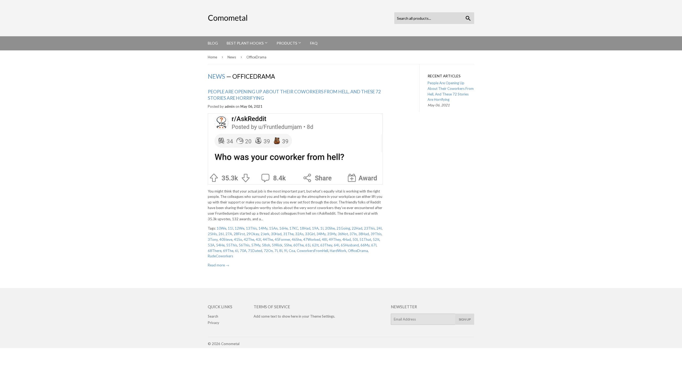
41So (238, 239)
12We (239, 228)
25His (212, 234)
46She (297, 239)
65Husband (350, 245)
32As (299, 234)
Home (212, 57)
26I (221, 234)
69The (228, 251)
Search (213, 316)
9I (285, 251)
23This (369, 228)
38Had (363, 234)
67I (373, 245)
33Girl (310, 234)
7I (276, 251)
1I (321, 228)
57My (255, 245)
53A (211, 245)
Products (287, 43)
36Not (343, 234)
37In (353, 234)
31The (288, 234)
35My (331, 234)
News (232, 57)
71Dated (255, 251)
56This (244, 245)
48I (324, 239)
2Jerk (265, 234)
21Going (343, 228)
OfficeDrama (358, 251)
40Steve (225, 239)
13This (251, 228)
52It (376, 239)
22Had (357, 228)
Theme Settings (322, 316)
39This (376, 234)
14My (262, 228)
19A (315, 228)
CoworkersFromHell (312, 251)
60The (298, 245)
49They (335, 239)
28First (239, 234)
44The (268, 239)
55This (231, 245)
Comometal (230, 344)
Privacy (213, 323)
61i (307, 245)
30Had (276, 234)
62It (315, 245)
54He (220, 245)
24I (379, 228)
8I (280, 251)
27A (228, 234)
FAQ (314, 43)
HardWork (338, 251)
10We (221, 228)
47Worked (311, 239)
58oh (266, 245)
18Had (305, 228)
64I (336, 245)
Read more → (218, 265)
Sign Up (465, 319)
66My (365, 245)
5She (288, 245)
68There (214, 251)
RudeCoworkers (220, 256)
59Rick (277, 245)
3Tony (213, 239)
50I (355, 239)
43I (258, 239)
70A (243, 251)
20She (330, 228)
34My (321, 234)
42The (249, 239)
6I (236, 251)
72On (268, 251)
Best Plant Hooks (246, 43)
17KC (293, 228)
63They (326, 245)
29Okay (252, 234)
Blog (213, 43)
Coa (292, 251)
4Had (346, 239)
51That (365, 239)
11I (230, 228)
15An (273, 228)
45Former (282, 239)
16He (283, 228)
